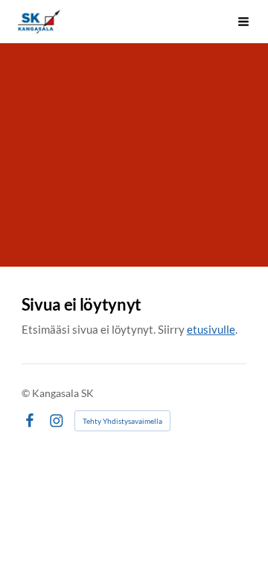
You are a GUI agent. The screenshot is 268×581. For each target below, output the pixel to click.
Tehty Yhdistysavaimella (122, 420)
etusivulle (211, 329)
